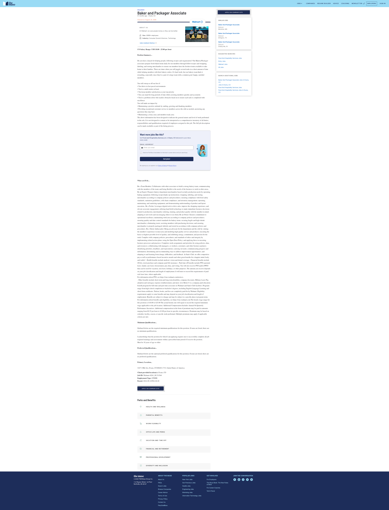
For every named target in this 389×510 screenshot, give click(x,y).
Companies (310, 3)
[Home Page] (9, 4)
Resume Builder (324, 3)
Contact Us (162, 502)
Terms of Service (162, 165)
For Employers (211, 479)
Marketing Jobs (187, 492)
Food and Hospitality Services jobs (230, 58)
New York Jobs (187, 479)
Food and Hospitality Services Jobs (230, 87)
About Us (161, 479)
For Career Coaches (213, 488)
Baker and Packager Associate (228, 25)
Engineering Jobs (188, 489)
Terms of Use (162, 495)
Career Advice (163, 492)
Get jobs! (166, 159)
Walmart (141, 10)
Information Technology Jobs (191, 495)
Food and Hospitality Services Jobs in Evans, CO (233, 91)
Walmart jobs (222, 64)
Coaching (345, 3)
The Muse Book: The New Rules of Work (217, 483)
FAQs (160, 483)
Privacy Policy (172, 165)
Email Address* (147, 144)
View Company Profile (147, 43)
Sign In (383, 3)
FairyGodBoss (163, 505)
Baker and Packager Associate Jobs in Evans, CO (233, 81)
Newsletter (357, 3)
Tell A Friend (211, 491)
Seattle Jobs (186, 486)
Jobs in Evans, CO (224, 85)
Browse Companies (164, 489)
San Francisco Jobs (189, 483)
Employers (371, 3)
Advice (336, 3)
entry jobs (221, 61)
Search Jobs (162, 486)
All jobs (221, 67)
